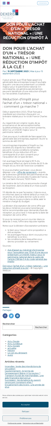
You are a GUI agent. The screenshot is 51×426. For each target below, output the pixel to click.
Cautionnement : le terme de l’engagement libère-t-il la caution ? (22, 372)
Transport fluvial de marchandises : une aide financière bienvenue (24, 376)
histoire (11, 350)
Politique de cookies (14, 423)
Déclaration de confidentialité (33, 423)
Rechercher (9, 324)
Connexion (43, 3)
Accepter (25, 404)
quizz (10, 355)
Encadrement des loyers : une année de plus (24, 386)
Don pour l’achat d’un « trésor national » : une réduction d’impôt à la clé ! (25, 267)
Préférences (25, 418)
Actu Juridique (15, 343)
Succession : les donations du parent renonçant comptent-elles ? (23, 381)
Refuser (25, 411)
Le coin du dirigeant (17, 353)
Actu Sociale (14, 346)
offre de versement (27, 172)
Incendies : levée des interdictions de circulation (23, 367)
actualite (12, 348)
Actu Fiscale (13, 341)
